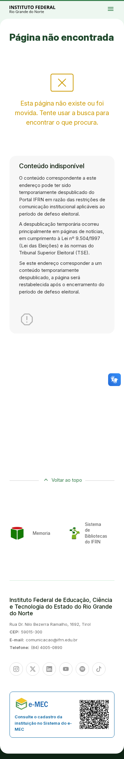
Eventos (120, 8)
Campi (116, 5)
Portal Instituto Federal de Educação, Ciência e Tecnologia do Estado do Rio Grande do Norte (39, 9)
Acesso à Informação (114, 8)
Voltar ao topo (67, 480)
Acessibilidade (117, 9)
